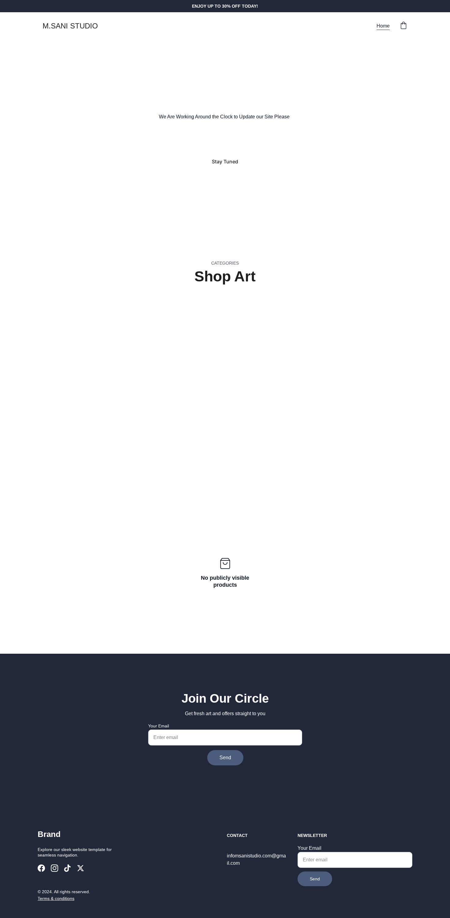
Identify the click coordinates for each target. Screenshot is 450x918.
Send (225, 757)
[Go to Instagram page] (54, 868)
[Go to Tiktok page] (67, 868)
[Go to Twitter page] (80, 868)
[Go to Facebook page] (41, 868)
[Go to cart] (403, 26)
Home (383, 25)
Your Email (158, 725)
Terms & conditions (56, 898)
